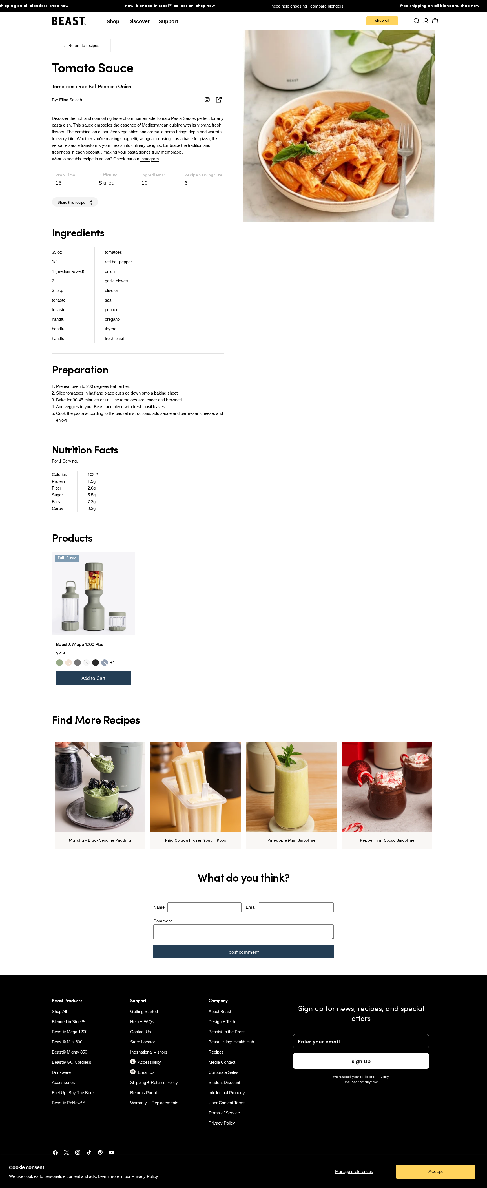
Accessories (63, 1082)
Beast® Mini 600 (67, 1041)
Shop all (382, 21)
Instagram (149, 158)
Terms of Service (224, 1112)
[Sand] (68, 662)
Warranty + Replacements (154, 1102)
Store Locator (142, 1041)
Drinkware (61, 1072)
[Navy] (104, 662)
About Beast (220, 1011)
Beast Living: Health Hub (231, 1041)
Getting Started (144, 1011)
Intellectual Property (227, 1092)
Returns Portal (143, 1092)
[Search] (416, 20)
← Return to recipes (81, 45)
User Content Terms (227, 1102)
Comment (162, 921)
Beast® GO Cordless (71, 1062)
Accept (435, 1171)
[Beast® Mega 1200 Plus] (93, 593)
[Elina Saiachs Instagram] (208, 100)
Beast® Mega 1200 (69, 1031)
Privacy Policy (145, 1176)
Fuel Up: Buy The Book (73, 1092)
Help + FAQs (142, 1021)
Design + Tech (222, 1021)
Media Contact (222, 1062)
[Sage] (59, 662)
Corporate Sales (223, 1072)
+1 (112, 662)
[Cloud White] (86, 662)
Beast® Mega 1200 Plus (79, 645)
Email (251, 907)
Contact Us (140, 1031)
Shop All (59, 1011)
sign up (361, 1061)
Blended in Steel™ (69, 1021)
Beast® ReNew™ (68, 1102)
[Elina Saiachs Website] (219, 100)
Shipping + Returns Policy (154, 1082)
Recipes (216, 1052)
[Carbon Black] (95, 662)
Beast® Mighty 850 (69, 1052)
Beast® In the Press (227, 1031)
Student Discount (224, 1082)
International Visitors (148, 1052)
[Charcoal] (77, 662)
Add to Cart (93, 678)
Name (159, 907)
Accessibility (149, 1062)
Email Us (146, 1072)
